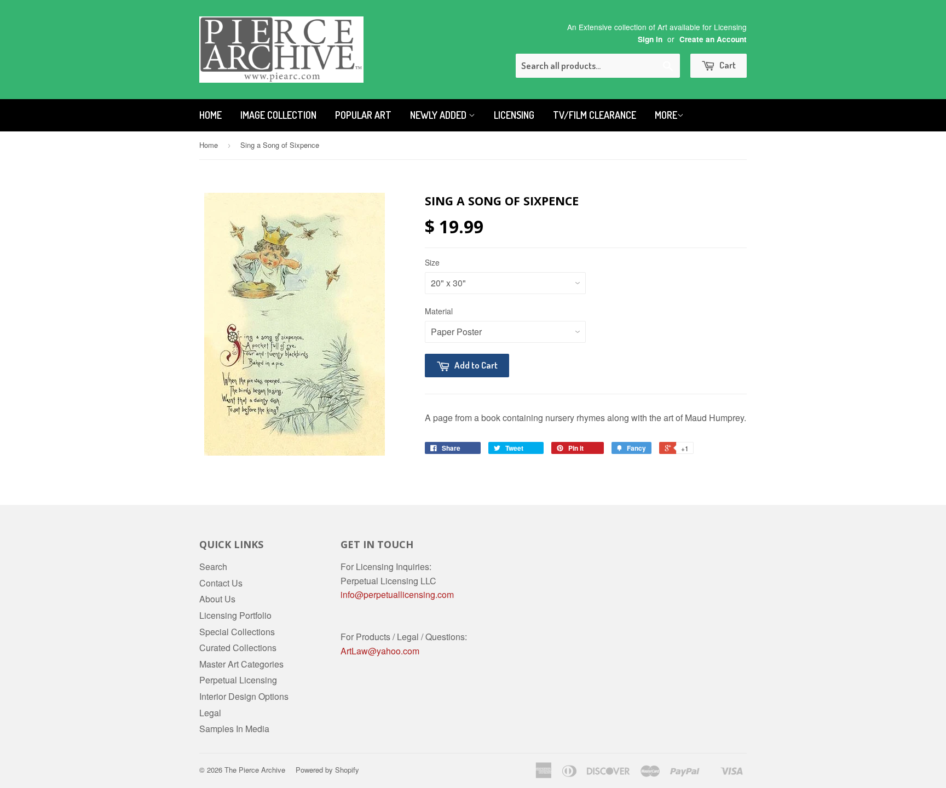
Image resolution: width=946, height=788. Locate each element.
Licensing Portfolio (235, 615)
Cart (727, 65)
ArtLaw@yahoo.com (380, 651)
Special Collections (237, 631)
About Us (217, 599)
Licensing (514, 115)
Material (439, 311)
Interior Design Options (244, 696)
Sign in (650, 39)
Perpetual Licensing (238, 680)
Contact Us (221, 583)
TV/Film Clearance (594, 115)
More (666, 115)
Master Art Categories (241, 664)
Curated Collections (237, 647)
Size (432, 262)
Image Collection (278, 115)
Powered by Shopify (327, 769)
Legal (210, 712)
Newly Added (439, 115)
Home (210, 115)
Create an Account (713, 39)
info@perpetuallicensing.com (397, 594)
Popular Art (363, 115)
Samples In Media (234, 728)
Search (213, 566)
